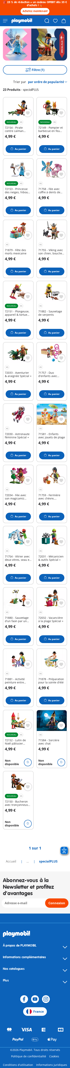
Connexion (56, 903)
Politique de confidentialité (28, 1056)
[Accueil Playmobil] (21, 20)
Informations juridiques (51, 1065)
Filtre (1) (38, 70)
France (38, 1011)
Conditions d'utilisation (18, 1065)
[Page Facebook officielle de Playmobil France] (24, 999)
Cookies (54, 1056)
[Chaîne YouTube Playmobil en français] (35, 999)
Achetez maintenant (35, 11)
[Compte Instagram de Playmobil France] (46, 999)
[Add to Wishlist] (28, 113)
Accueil (11, 861)
